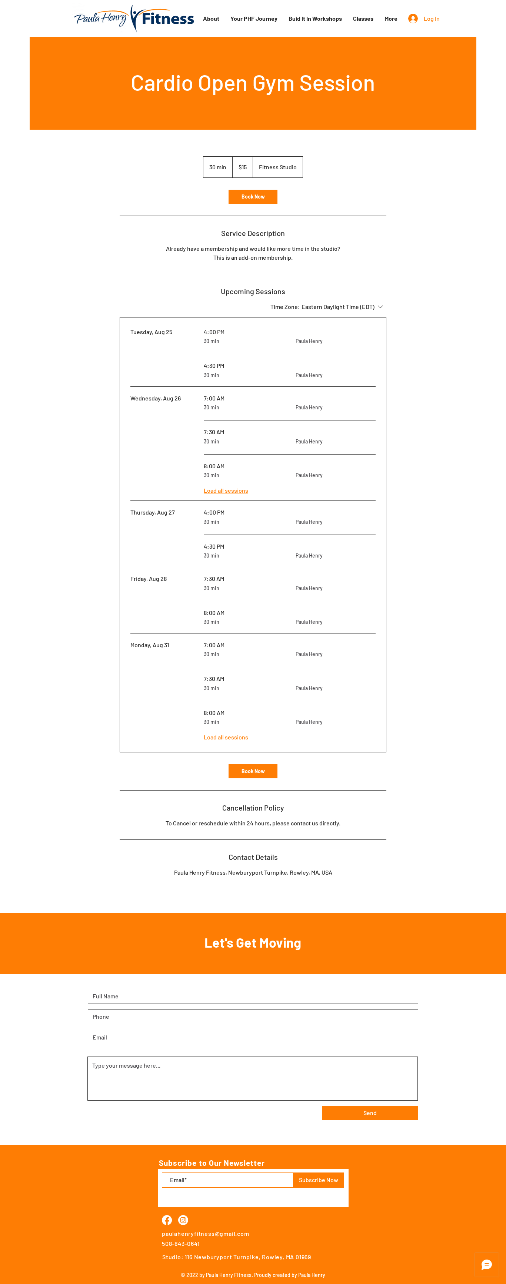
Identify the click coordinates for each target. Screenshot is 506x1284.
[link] (253, 197)
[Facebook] (167, 1220)
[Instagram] (183, 1220)
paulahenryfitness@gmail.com (205, 1233)
